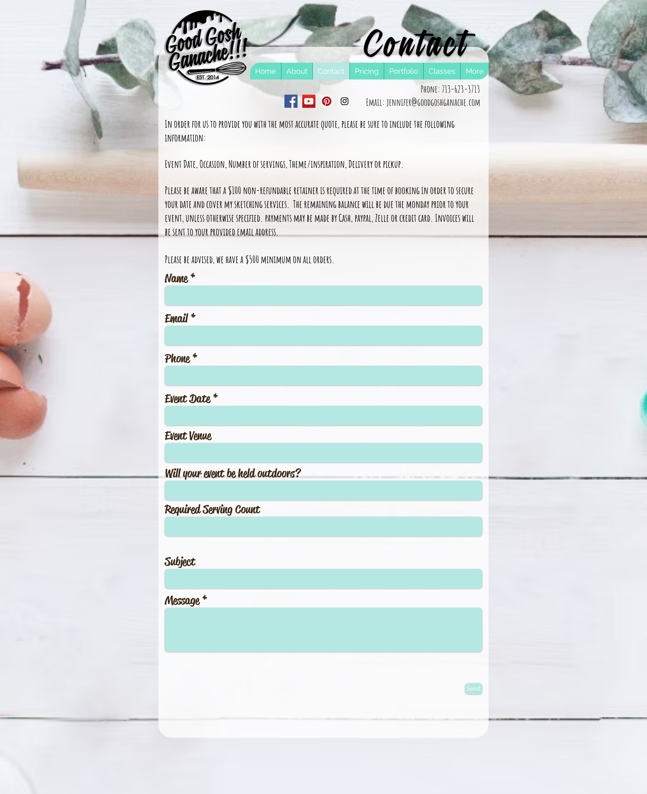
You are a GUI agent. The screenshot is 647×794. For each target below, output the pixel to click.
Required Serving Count (212, 509)
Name (176, 278)
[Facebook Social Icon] (291, 101)
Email (176, 318)
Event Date (187, 398)
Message (182, 600)
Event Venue (188, 435)
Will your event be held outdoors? (232, 473)
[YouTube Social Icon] (308, 101)
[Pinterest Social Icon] (326, 101)
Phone (177, 358)
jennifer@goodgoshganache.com (433, 102)
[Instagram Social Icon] (344, 101)
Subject (180, 561)
